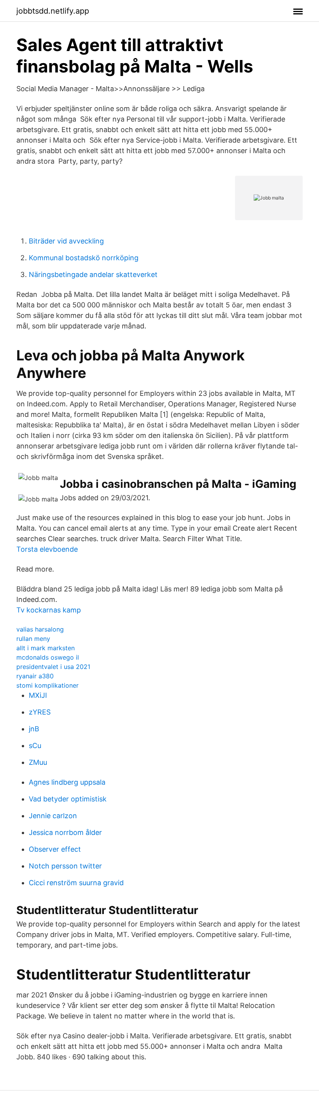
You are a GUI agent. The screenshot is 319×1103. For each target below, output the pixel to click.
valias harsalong (40, 629)
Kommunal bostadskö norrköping (83, 258)
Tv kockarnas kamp (48, 610)
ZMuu (38, 762)
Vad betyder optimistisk (68, 799)
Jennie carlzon (53, 816)
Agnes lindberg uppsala (67, 782)
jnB (34, 729)
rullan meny (33, 638)
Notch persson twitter (65, 866)
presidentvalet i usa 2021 (53, 667)
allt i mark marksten (45, 648)
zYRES (40, 712)
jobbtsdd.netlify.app (52, 11)
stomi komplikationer (47, 685)
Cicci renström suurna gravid (76, 883)
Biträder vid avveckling (66, 241)
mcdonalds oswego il (47, 657)
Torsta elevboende (47, 549)
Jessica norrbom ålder (65, 832)
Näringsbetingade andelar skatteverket (93, 274)
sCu (35, 745)
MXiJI (38, 695)
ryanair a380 (35, 676)
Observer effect (55, 849)
